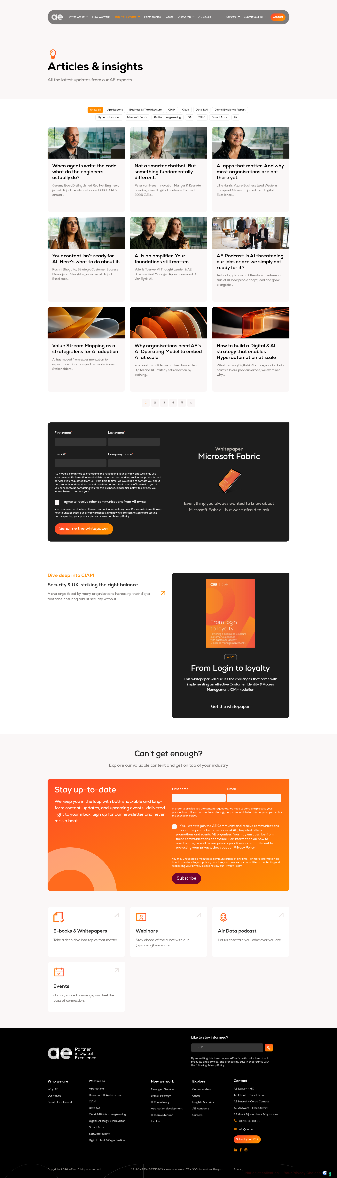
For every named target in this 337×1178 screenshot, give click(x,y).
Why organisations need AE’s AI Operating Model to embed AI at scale (168, 352)
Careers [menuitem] (197, 1115)
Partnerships (152, 17)
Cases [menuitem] (196, 1095)
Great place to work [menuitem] (60, 1102)
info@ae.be (246, 1129)
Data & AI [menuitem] (95, 1108)
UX (236, 117)
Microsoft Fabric (137, 117)
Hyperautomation (109, 117)
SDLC (201, 117)
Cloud (185, 109)
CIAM (172, 109)
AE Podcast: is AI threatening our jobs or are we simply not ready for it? (250, 262)
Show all (95, 109)
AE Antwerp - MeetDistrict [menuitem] (251, 1108)
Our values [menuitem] (54, 1095)
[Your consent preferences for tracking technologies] (330, 1174)
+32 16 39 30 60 (249, 1121)
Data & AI (202, 109)
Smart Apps (219, 117)
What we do (77, 17)
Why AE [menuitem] (53, 1089)
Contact (278, 17)
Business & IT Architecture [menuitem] (105, 1095)
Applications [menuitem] (97, 1088)
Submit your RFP (254, 17)
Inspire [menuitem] (155, 1121)
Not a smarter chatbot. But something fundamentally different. (165, 172)
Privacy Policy (121, 516)
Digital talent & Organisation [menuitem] (107, 1140)
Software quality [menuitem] (99, 1133)
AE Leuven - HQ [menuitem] (244, 1088)
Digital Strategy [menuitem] (161, 1095)
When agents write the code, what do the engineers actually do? (84, 172)
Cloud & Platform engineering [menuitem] (107, 1114)
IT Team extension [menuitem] (162, 1115)
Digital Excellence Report (230, 109)
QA (190, 117)
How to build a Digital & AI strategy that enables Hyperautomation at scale (246, 352)
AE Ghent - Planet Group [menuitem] (249, 1095)
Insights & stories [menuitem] (203, 1102)
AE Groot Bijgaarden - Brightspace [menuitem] (256, 1114)
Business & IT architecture (145, 109)
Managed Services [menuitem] (162, 1089)
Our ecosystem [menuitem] (201, 1089)
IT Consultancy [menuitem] (160, 1102)
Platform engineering (167, 117)
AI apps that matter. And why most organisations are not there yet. (250, 172)
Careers (231, 17)
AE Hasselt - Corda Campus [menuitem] (251, 1101)
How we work (101, 17)
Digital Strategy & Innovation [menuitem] (107, 1121)
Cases (170, 17)
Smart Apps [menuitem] (96, 1127)
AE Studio (204, 17)
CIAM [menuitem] (92, 1101)
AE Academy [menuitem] (200, 1108)
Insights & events (125, 17)
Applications (115, 109)
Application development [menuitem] (167, 1108)
